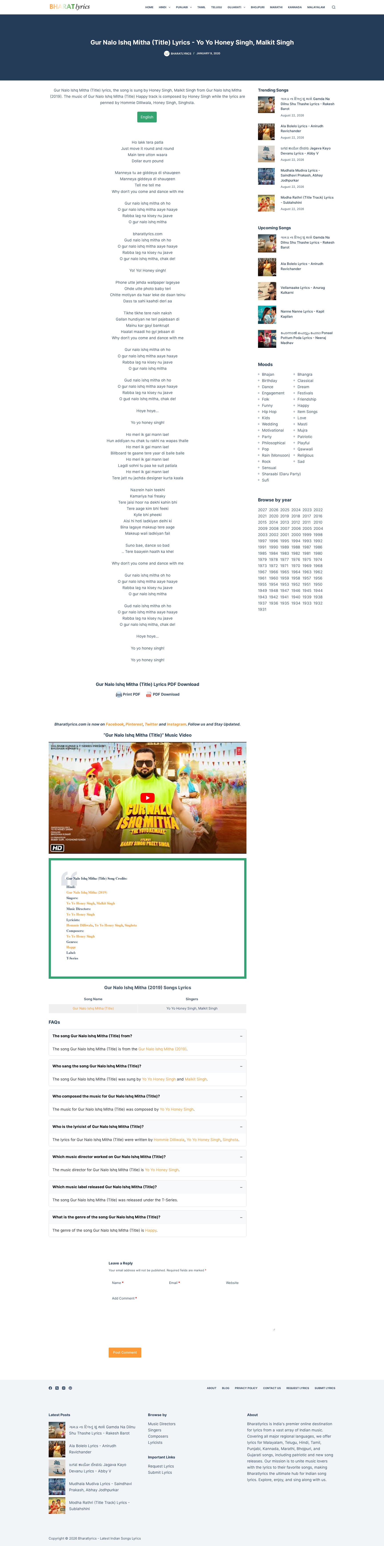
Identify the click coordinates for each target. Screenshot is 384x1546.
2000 (296, 534)
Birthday (269, 380)
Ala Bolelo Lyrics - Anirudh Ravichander (92, 1449)
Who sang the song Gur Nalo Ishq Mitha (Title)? (96, 1066)
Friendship (307, 399)
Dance (267, 387)
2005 (307, 528)
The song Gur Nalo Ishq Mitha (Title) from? (92, 1036)
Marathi (276, 7)
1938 (318, 597)
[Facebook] (50, 1388)
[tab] (147, 117)
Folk (265, 399)
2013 (284, 522)
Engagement (273, 393)
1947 (284, 590)
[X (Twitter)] (57, 1388)
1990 (273, 547)
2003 (263, 534)
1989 (284, 547)
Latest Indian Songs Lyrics (120, 1538)
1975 (306, 559)
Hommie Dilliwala (79, 925)
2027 (262, 510)
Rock (266, 461)
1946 (295, 590)
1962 (318, 572)
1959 (284, 578)
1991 (262, 547)
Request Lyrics (297, 1388)
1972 (273, 566)
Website (232, 1283)
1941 (284, 597)
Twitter (151, 724)
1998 (318, 534)
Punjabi (182, 7)
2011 (306, 522)
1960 (273, 578)
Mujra (303, 430)
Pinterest (134, 724)
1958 (295, 578)
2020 (273, 516)
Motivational (273, 430)
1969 (307, 566)
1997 (262, 541)
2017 (306, 516)
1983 (284, 553)
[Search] (333, 7)
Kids (266, 418)
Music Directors (162, 1424)
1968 (318, 566)
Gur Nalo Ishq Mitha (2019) (86, 892)
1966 (273, 572)
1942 (273, 597)
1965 (284, 572)
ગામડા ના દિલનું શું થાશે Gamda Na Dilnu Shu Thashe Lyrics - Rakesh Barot (307, 104)
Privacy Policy (246, 1388)
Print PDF (131, 694)
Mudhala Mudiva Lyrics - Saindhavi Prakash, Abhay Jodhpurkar (302, 175)
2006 (296, 528)
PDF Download (166, 694)
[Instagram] (63, 1388)
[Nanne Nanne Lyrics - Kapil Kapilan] (267, 315)
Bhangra (305, 374)
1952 (295, 584)
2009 (263, 528)
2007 (285, 528)
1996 (273, 541)
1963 (307, 572)
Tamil (201, 7)
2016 (318, 516)
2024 (296, 510)
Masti (302, 424)
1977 (284, 559)
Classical (305, 380)
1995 (284, 541)
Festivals (305, 393)
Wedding (270, 424)
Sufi (265, 480)
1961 (262, 578)
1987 (306, 547)
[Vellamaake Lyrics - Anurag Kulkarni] (267, 291)
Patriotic (305, 436)
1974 (318, 559)
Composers (158, 1436)
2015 (262, 522)
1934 (295, 603)
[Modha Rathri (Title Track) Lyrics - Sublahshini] (266, 203)
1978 (273, 559)
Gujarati (234, 7)
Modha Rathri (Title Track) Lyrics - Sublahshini (99, 1505)
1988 (295, 547)
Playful (304, 443)
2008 (273, 528)
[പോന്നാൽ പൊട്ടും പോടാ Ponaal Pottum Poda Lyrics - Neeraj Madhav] (267, 339)
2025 (284, 510)
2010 (318, 522)
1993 (307, 541)
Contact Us (272, 1388)
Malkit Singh (105, 903)
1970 (295, 566)
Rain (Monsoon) (276, 455)
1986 (318, 547)
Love (302, 418)
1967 (262, 572)
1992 (318, 541)
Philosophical (273, 443)
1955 (262, 584)
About (211, 1388)
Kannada (295, 7)
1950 (318, 584)
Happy (71, 947)
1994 (295, 541)
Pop (265, 449)
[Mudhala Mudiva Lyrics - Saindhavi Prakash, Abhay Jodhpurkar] (266, 176)
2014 (273, 522)
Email (174, 1283)
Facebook (115, 724)
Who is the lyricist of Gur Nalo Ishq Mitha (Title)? (98, 1126)
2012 (295, 522)
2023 (307, 510)
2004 (318, 528)
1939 (307, 597)
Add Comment (124, 1298)
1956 (318, 578)
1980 (318, 553)
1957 (306, 578)
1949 (262, 590)
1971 (284, 566)
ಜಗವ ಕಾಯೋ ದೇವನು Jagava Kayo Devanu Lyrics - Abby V (97, 1467)
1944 (318, 590)
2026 (273, 510)
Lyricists (155, 1442)
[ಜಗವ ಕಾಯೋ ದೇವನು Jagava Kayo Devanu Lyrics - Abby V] (266, 154)
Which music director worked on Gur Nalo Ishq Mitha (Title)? (109, 1157)
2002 (273, 534)
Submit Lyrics (325, 1388)
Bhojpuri (257, 7)
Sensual (269, 468)
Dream (303, 387)
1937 (262, 603)
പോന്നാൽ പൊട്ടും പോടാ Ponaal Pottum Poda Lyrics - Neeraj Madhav (307, 338)
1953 (284, 584)
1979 (262, 559)
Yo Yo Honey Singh (80, 903)
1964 (295, 572)
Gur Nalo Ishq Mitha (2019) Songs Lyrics (147, 987)
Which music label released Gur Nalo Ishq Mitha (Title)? (104, 1187)
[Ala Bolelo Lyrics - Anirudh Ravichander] (266, 131)
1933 (307, 603)
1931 (262, 609)
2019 (284, 516)
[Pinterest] (70, 1388)
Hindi (162, 7)
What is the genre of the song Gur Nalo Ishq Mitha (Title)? (106, 1217)
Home (149, 7)
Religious (306, 455)
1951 (306, 584)
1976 (295, 559)
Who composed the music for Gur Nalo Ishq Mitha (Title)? (106, 1096)
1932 (318, 603)
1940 (295, 597)
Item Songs (308, 411)
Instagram (176, 724)
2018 (295, 516)
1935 (284, 603)
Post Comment (125, 1352)
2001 (284, 534)
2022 (318, 510)
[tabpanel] (147, 395)
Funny (267, 405)
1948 (273, 590)
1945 (306, 590)
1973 (262, 566)
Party (267, 436)
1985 (262, 553)
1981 (306, 553)
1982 (295, 553)
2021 (262, 516)
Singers (154, 1430)
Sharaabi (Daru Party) (281, 474)
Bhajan (268, 374)
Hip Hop (269, 411)
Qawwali (305, 449)
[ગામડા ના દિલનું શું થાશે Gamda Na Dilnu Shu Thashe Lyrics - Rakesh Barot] (266, 104)
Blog (225, 1388)
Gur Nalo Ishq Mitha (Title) (93, 1008)
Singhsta (131, 925)
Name (118, 1283)
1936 (273, 603)
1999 (307, 534)
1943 (262, 597)
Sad (301, 461)
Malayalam (316, 7)
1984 (273, 553)
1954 (273, 584)
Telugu (216, 7)
